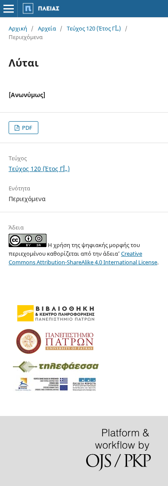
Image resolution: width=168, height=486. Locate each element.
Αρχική (18, 28)
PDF (26, 127)
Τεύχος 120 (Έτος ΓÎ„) (94, 28)
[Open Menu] (8, 8)
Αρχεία (47, 28)
